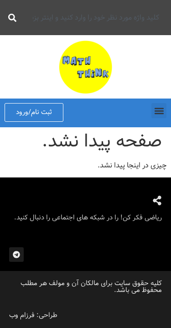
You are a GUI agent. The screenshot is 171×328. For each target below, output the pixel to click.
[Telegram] (16, 254)
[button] (158, 110)
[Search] (10, 18)
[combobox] (93, 18)
